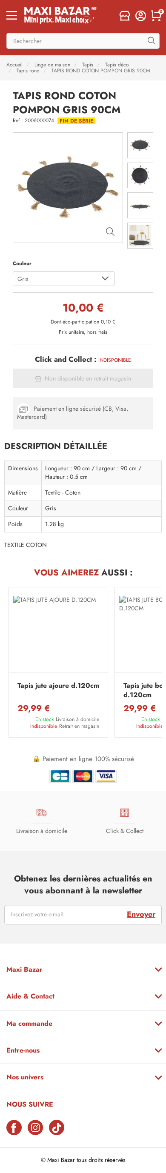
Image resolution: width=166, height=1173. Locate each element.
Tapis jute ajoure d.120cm (58, 685)
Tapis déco (117, 64)
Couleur (22, 263)
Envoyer (141, 914)
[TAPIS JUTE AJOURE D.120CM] (58, 632)
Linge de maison (52, 64)
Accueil (14, 64)
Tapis (87, 64)
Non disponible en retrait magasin (88, 379)
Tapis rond (28, 70)
